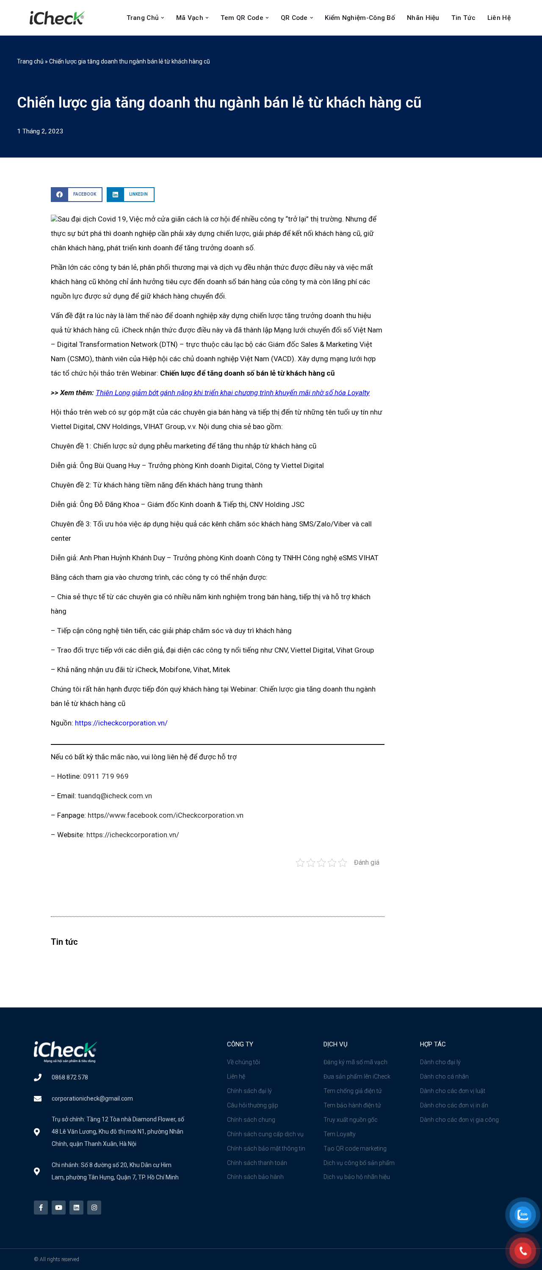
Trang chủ (30, 61)
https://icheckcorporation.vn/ (121, 723)
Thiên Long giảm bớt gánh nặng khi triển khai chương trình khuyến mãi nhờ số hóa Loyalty (233, 392)
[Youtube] (59, 1208)
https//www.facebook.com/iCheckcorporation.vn (165, 815)
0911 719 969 (106, 776)
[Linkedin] (76, 1208)
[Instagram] (94, 1208)
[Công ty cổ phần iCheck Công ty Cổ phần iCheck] (59, 18)
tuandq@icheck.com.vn (115, 795)
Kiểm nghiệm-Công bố (360, 18)
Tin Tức (463, 18)
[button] (162, 17)
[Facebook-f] (41, 1208)
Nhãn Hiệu (423, 18)
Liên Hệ (499, 18)
